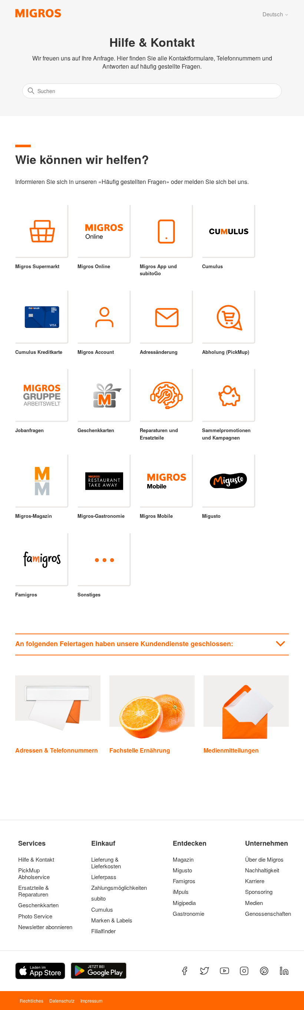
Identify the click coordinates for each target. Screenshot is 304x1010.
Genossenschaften (266, 913)
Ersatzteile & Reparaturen (33, 891)
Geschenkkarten (38, 905)
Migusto (182, 870)
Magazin (183, 859)
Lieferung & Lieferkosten (106, 862)
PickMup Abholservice (34, 873)
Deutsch (273, 14)
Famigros (184, 881)
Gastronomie (188, 913)
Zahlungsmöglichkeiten (118, 887)
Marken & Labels (111, 920)
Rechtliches (31, 1000)
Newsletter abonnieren (45, 927)
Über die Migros (264, 859)
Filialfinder (103, 931)
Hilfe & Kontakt (36, 859)
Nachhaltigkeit (262, 870)
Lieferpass (103, 877)
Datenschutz (62, 1000)
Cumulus (102, 909)
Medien (254, 902)
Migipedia (184, 902)
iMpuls (181, 891)
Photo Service (35, 916)
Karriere (254, 881)
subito (98, 898)
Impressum (91, 1000)
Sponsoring (258, 891)
